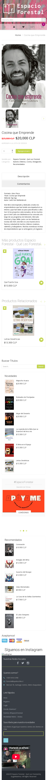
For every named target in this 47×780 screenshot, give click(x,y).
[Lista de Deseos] (23, 27)
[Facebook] (18, 663)
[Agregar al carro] (41, 283)
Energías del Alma (22, 560)
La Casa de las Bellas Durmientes (28, 596)
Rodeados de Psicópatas (25, 397)
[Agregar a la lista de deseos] (4, 251)
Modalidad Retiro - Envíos (12, 717)
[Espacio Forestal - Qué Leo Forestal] (23, 8)
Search (40, 366)
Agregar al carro (24, 151)
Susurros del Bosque (23, 572)
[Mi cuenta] (14, 27)
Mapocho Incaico (22, 380)
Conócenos (23, 512)
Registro (6, 701)
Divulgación (37, 162)
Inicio (5, 698)
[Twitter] (22, 663)
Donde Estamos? (9, 709)
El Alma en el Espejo (23, 444)
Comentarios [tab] (23, 183)
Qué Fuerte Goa (11, 282)
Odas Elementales (22, 587)
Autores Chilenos (19, 162)
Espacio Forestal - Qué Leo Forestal (26, 159)
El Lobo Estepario (22, 615)
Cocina (29, 162)
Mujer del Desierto (23, 413)
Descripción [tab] (23, 176)
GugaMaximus (16, 776)
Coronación (20, 544)
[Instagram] (28, 663)
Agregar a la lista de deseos (14, 143)
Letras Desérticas (12, 339)
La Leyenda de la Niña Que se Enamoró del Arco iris (27, 430)
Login (5, 705)
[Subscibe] (5, 740)
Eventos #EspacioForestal (13, 713)
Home (18, 35)
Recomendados (19, 164)
